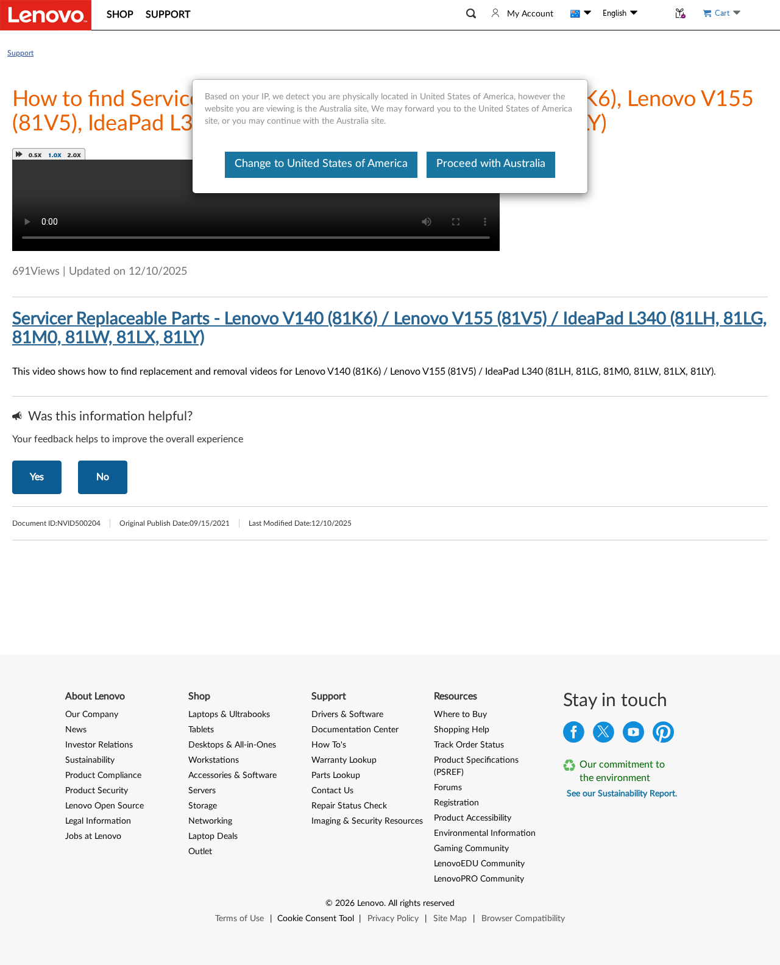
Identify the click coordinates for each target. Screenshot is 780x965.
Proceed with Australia (490, 163)
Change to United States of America (321, 163)
